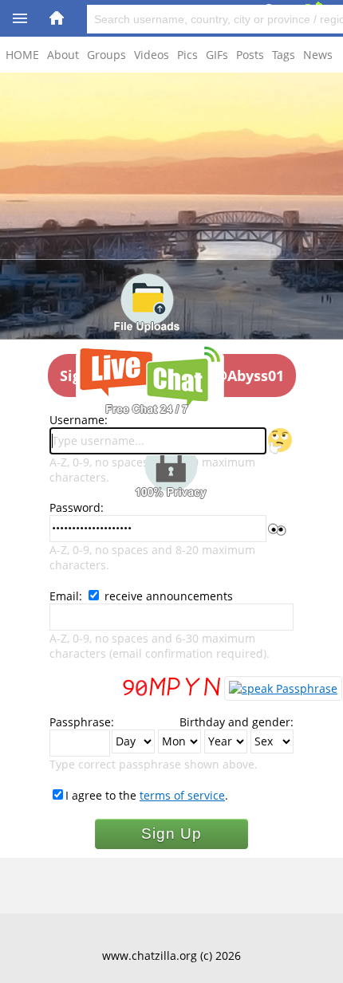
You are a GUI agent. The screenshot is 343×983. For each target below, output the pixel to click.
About (63, 54)
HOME (22, 54)
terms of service (182, 795)
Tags (283, 54)
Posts (250, 54)
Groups (106, 54)
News (318, 54)
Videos (151, 54)
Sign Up (171, 833)
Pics (187, 54)
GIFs (217, 54)
